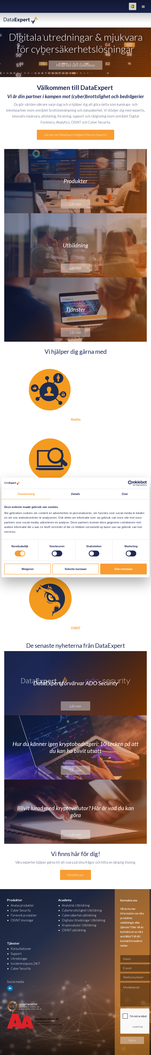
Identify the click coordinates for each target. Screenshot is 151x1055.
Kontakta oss (75, 875)
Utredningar (19, 958)
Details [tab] (75, 493)
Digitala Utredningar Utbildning (83, 920)
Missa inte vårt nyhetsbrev (75, 65)
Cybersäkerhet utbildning (79, 915)
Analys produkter (22, 905)
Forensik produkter (24, 915)
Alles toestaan (123, 569)
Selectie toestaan (76, 569)
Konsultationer (21, 949)
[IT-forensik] (50, 453)
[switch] (57, 553)
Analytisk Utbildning (75, 905)
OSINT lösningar (22, 920)
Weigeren (28, 569)
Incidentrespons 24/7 (25, 963)
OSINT (75, 628)
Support (16, 954)
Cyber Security (21, 910)
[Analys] (50, 384)
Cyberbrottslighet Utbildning (82, 910)
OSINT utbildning (74, 930)
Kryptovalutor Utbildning (79, 925)
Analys (75, 419)
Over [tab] (125, 493)
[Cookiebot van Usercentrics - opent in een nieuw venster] (131, 483)
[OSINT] (50, 593)
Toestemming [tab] (26, 493)
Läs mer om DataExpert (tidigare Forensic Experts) (75, 135)
